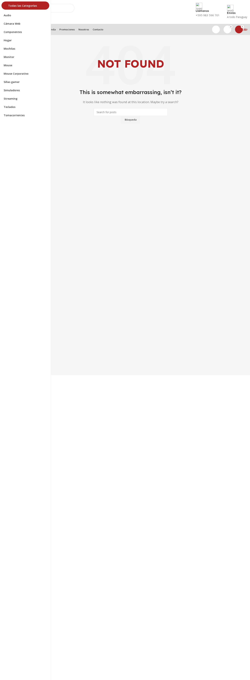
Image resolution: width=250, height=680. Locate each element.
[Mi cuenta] (216, 29)
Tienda (18, 668)
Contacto (19, 674)
